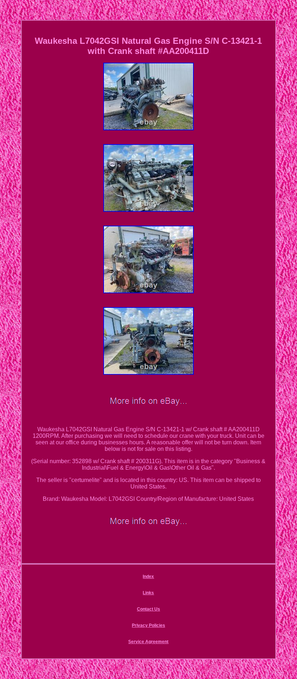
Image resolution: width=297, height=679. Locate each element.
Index (148, 576)
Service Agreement (148, 641)
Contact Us (148, 609)
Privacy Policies (148, 625)
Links (148, 592)
